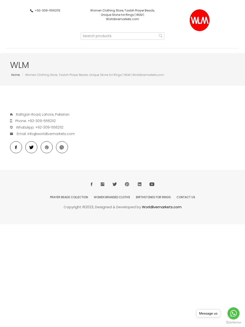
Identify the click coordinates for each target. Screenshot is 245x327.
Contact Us (186, 197)
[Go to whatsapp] (233, 313)
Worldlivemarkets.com (162, 206)
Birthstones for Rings (153, 197)
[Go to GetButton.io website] (233, 322)
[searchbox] (122, 36)
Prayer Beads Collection (69, 197)
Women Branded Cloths (112, 197)
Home (15, 75)
